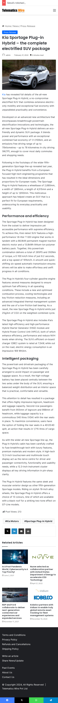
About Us (7, 672)
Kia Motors (13, 521)
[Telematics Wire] (13, 10)
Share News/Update (13, 660)
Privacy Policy (9, 639)
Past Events (8, 667)
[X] (7, 531)
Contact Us (8, 677)
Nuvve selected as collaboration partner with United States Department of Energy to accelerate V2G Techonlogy (43, 573)
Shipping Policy (10, 648)
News (16, 26)
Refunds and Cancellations (16, 644)
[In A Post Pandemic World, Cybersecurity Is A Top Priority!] (15, 556)
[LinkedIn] (14, 531)
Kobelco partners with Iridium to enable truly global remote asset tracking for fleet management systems (41, 610)
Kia (3, 94)
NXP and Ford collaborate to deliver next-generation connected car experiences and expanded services (13, 611)
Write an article (10, 656)
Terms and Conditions (13, 635)
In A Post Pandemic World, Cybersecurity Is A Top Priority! (15, 569)
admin (8, 55)
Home (7, 26)
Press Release (28, 26)
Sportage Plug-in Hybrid (39, 521)
